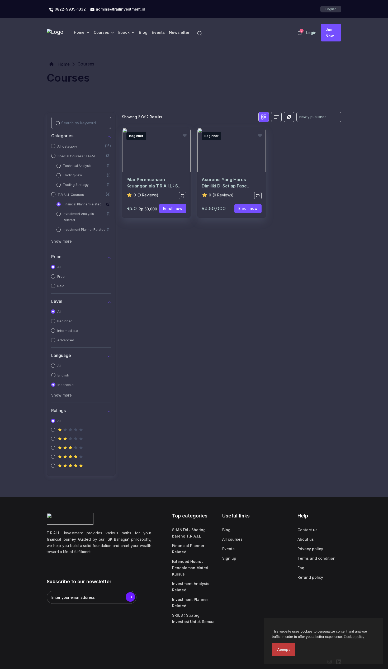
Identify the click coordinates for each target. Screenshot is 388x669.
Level (56, 301)
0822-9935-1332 (70, 9)
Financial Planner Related (82, 204)
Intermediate (67, 330)
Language (61, 355)
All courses (232, 539)
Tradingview (72, 175)
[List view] (276, 117)
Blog (143, 32)
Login (311, 32)
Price (56, 256)
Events (158, 32)
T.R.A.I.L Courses (71, 195)
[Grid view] (263, 117)
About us (305, 539)
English (63, 375)
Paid (60, 286)
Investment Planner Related (84, 230)
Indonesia (66, 385)
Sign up (229, 558)
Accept (283, 649)
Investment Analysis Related (78, 217)
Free (61, 276)
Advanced (65, 340)
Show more (61, 241)
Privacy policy (310, 548)
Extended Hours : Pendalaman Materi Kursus (190, 567)
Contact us (307, 529)
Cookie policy (354, 637)
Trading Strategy (76, 185)
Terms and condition (316, 558)
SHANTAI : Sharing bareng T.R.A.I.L (189, 532)
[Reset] (289, 117)
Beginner (64, 321)
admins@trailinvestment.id (120, 9)
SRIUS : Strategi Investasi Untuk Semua (193, 618)
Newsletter (179, 32)
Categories (62, 135)
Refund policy (310, 577)
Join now (329, 32)
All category (67, 146)
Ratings (58, 410)
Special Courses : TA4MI (77, 156)
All (59, 267)
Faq (300, 568)
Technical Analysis (77, 166)
